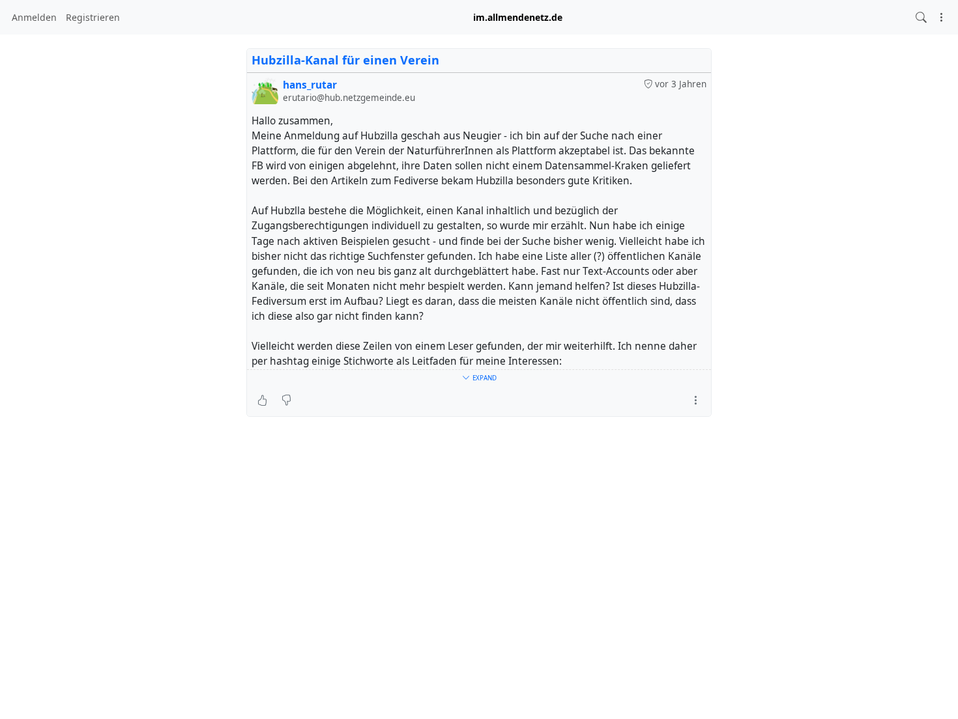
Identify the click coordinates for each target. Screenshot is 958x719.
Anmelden (34, 17)
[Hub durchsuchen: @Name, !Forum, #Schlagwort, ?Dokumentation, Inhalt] (921, 17)
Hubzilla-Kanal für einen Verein (345, 60)
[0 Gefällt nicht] (286, 400)
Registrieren (93, 17)
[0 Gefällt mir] (262, 400)
